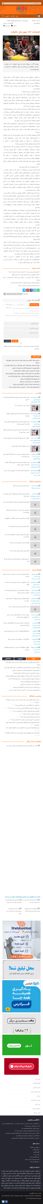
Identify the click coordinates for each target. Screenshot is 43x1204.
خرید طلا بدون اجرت (34, 1157)
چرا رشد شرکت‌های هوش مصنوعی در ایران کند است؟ (26, 1131)
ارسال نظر (15, 341)
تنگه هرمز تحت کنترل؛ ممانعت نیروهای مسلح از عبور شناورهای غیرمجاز (22, 373)
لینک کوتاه (25, 294)
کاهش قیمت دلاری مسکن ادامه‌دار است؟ (19, 551)
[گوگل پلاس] (27, 290)
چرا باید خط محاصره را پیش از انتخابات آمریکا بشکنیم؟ (26, 371)
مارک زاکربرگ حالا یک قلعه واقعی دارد (30, 1128)
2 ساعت (32, 702)
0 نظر (14, 26)
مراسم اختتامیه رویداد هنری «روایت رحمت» (28, 285)
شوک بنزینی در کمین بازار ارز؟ (22, 405)
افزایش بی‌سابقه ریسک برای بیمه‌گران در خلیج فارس (16, 518)
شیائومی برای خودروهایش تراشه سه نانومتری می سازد (26, 711)
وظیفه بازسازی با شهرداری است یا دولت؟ (19, 543)
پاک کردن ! (7, 341)
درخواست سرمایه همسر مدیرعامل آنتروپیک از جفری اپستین (25, 1138)
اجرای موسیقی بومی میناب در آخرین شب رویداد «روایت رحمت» (24, 272)
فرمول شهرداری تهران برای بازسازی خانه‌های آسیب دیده (16, 502)
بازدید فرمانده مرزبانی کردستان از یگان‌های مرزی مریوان (26, 384)
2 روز (18, 717)
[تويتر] (24, 290)
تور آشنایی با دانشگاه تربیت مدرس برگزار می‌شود (27, 705)
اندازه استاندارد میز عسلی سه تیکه (21, 486)
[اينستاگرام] (6, 1201)
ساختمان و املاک (35, 481)
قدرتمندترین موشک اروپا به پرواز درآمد (30, 717)
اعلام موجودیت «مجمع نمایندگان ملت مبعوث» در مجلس (25, 368)
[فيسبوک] (31, 290)
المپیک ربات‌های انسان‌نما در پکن (31, 714)
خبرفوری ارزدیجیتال (34, 1147)
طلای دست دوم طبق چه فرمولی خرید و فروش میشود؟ (16, 438)
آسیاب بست (36, 1154)
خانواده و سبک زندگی (33, 741)
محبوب (20, 658)
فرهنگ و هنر (37, 23)
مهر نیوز (5, 23)
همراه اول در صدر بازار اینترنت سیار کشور (29, 382)
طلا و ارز (38, 393)
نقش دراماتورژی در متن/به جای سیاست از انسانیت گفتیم (25, 275)
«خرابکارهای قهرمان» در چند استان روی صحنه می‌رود (16, 631)
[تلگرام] (34, 290)
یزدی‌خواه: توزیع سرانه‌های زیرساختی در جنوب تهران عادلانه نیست (23, 376)
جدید (33, 658)
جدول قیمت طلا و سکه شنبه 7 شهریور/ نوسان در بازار (16, 471)
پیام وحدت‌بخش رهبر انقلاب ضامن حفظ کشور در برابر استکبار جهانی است (21, 365)
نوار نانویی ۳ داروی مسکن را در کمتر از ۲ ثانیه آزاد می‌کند (25, 720)
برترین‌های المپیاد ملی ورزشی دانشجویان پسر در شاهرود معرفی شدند (22, 728)
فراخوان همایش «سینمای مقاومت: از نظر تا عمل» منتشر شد (24, 283)
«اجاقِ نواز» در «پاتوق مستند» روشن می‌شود (18, 639)
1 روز (13, 705)
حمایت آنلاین (36, 1150)
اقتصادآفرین (36, 1152)
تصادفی (8, 658)
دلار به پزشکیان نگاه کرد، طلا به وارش (20, 446)
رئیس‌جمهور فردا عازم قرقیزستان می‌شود (29, 379)
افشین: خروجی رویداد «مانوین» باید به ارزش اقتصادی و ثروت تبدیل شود (22, 1133)
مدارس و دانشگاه (35, 696)
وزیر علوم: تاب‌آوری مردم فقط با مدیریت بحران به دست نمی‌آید (24, 708)
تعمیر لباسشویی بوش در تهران (32, 1159)
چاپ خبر (8, 26)
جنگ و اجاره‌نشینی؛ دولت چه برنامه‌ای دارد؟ (18, 526)
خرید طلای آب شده (34, 1162)
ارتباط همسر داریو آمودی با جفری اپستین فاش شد (27, 1136)
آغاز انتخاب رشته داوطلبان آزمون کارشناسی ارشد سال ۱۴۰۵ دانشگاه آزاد (22, 733)
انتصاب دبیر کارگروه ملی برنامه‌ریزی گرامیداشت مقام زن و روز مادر (22, 897)
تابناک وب (31, 1193)
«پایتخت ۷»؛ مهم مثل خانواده (25, 32)
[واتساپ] (38, 290)
